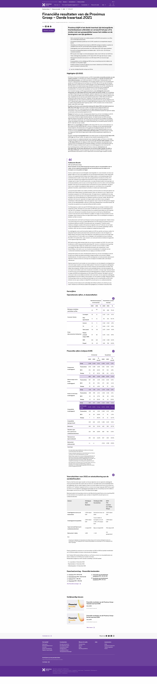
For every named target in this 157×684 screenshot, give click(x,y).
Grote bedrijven (72, 1)
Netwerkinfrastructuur (47, 645)
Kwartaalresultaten (64, 647)
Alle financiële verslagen (73, 583)
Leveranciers (108, 642)
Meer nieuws (90, 627)
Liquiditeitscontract (64, 650)
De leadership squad (64, 645)
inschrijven (44, 662)
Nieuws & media (83, 642)
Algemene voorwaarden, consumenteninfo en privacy (62, 670)
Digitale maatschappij (47, 650)
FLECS (106, 648)
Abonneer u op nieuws (49, 30)
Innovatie (44, 647)
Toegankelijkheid (87, 670)
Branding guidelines (83, 648)
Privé (60, 1)
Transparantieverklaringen (66, 651)
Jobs (96, 642)
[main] (78, 315)
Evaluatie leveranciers (110, 645)
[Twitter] (109, 636)
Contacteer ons (46, 635)
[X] (48, 26)
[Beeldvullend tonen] (113, 298)
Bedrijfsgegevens (94, 670)
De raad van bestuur (64, 644)
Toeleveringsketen (109, 647)
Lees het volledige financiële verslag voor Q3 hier (82, 69)
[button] (57, 5)
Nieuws (80, 645)
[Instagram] (114, 636)
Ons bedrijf (45, 642)
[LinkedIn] (46, 26)
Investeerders (63, 642)
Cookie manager (80, 670)
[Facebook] (51, 26)
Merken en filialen (81, 1)
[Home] (47, 4)
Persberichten (82, 644)
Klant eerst (44, 644)
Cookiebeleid (74, 670)
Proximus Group (46, 9)
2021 (64, 9)
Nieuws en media (56, 9)
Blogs (80, 647)
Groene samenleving (47, 648)
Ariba (106, 644)
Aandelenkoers (63, 648)
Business (65, 1)
